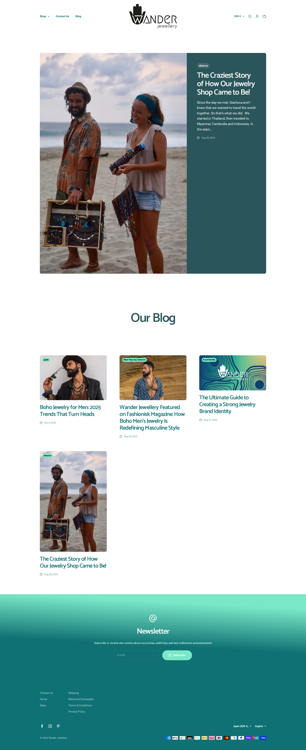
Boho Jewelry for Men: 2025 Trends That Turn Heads (70, 411)
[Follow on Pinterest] (58, 726)
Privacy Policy (76, 711)
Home (43, 699)
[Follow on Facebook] (42, 726)
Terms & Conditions (80, 705)
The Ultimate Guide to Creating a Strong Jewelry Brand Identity (227, 404)
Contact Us (62, 16)
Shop (43, 16)
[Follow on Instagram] (50, 726)
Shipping (73, 693)
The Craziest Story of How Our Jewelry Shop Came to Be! (226, 84)
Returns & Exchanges (80, 699)
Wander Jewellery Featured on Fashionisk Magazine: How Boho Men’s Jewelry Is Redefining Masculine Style (152, 418)
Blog (78, 16)
